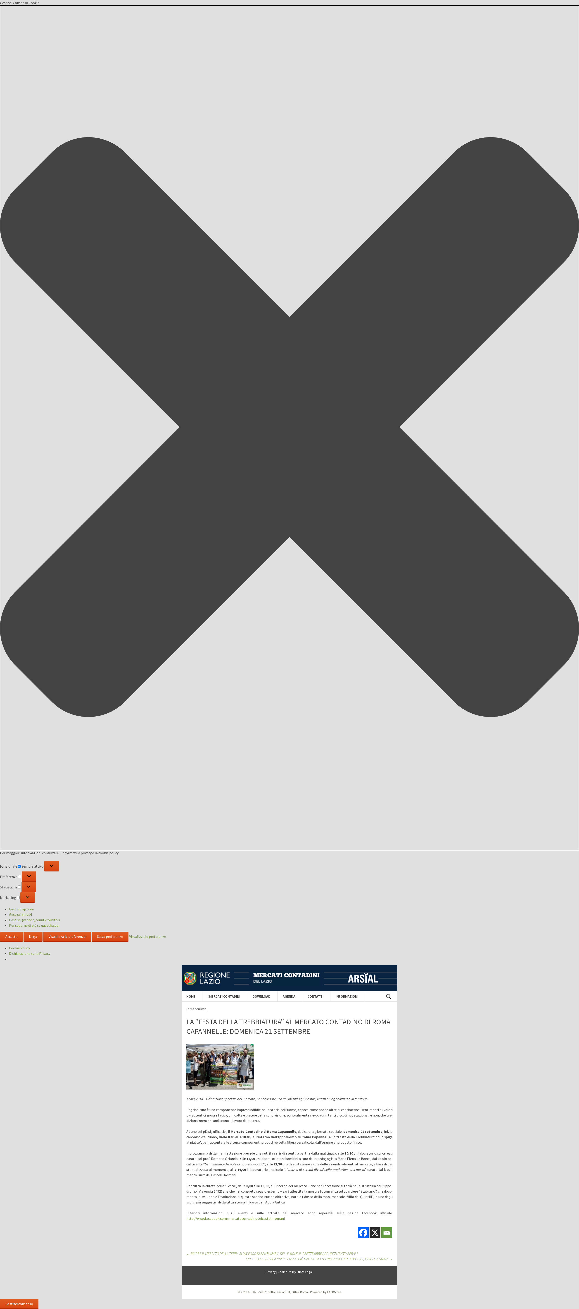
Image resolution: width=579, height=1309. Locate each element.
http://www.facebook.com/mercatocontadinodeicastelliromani (235, 1218)
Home (190, 996)
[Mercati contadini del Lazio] (289, 978)
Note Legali (305, 1272)
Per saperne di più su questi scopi (34, 925)
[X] (375, 1232)
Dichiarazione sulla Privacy (29, 953)
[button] (289, 427)
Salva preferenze (110, 936)
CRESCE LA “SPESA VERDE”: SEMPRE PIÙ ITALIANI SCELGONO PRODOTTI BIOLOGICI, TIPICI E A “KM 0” (319, 1259)
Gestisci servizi (20, 914)
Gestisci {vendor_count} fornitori (34, 920)
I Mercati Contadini (224, 996)
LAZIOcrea (334, 1292)
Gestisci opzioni (21, 909)
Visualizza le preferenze (67, 936)
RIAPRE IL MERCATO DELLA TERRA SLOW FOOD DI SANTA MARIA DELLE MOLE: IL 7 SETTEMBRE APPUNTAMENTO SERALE (272, 1253)
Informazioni (347, 996)
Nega (33, 936)
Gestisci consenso (19, 1304)
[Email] (386, 1232)
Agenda (289, 996)
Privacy (271, 1272)
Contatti (315, 996)
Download (261, 996)
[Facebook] (363, 1232)
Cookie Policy (19, 948)
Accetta (11, 936)
